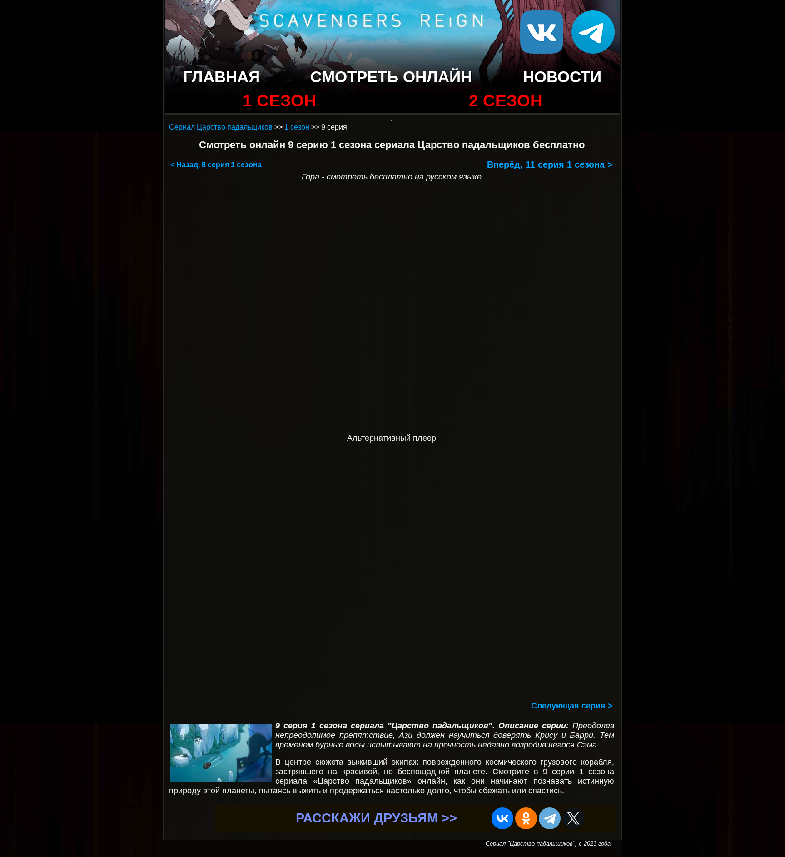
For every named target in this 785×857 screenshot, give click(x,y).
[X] (573, 818)
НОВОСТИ (562, 76)
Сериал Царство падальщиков (221, 127)
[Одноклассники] (526, 818)
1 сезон (296, 127)
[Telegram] (550, 818)
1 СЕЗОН (279, 100)
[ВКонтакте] (502, 818)
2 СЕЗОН (505, 100)
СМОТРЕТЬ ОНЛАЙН (391, 76)
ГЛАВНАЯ (221, 76)
